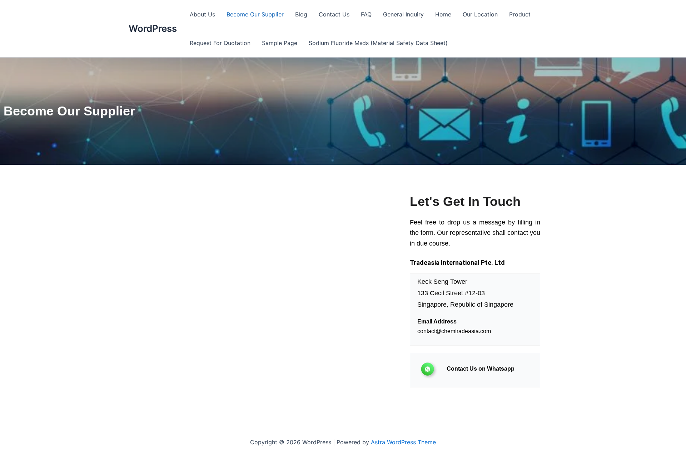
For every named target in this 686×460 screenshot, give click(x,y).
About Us (202, 14)
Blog (301, 14)
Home (443, 14)
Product (520, 14)
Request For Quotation (220, 42)
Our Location (480, 14)
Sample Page (279, 42)
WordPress (153, 28)
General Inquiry (403, 14)
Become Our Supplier (255, 14)
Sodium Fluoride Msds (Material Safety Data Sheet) (378, 42)
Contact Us (334, 14)
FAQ (366, 14)
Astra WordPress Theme (403, 442)
